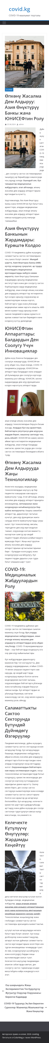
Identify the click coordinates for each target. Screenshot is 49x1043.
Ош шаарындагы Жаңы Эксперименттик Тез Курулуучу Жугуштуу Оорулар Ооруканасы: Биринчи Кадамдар (23, 991)
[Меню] (4, 23)
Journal (9, 90)
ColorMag (18, 1037)
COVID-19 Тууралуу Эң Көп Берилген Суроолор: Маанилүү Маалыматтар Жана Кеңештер (24, 1007)
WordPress (36, 1037)
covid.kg (19, 9)
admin (21, 124)
